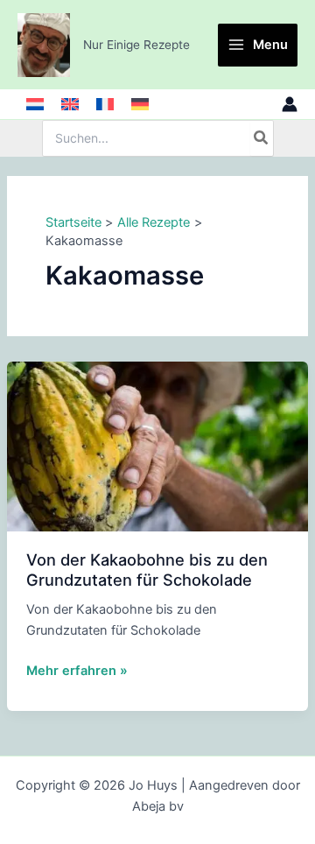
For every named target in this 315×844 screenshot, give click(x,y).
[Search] (261, 138)
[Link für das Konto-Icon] (290, 104)
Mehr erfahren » (77, 671)
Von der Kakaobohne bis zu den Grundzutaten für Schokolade (147, 569)
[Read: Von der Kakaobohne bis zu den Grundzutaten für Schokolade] (157, 446)
